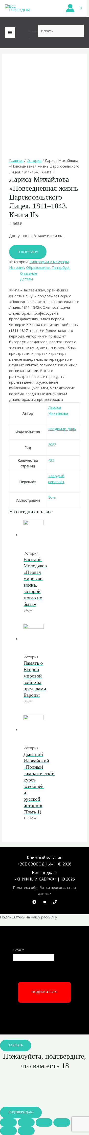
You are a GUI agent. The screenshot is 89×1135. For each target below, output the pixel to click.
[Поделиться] (26, 1122)
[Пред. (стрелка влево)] (8, 1131)
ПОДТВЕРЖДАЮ (20, 1112)
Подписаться (44, 992)
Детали (26, 278)
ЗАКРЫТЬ (15, 1045)
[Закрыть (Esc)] (8, 1122)
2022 (52, 444)
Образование (38, 267)
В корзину (28, 251)
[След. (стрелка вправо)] (26, 1131)
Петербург (61, 267)
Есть (52, 497)
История (34, 160)
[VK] (44, 902)
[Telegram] (34, 902)
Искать (33, 31)
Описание (28, 273)
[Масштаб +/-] (61, 1122)
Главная (16, 160)
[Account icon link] (70, 8)
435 (51, 460)
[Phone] (55, 902)
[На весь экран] (44, 1122)
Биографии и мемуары (49, 261)
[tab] (50, 273)
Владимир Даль (62, 428)
